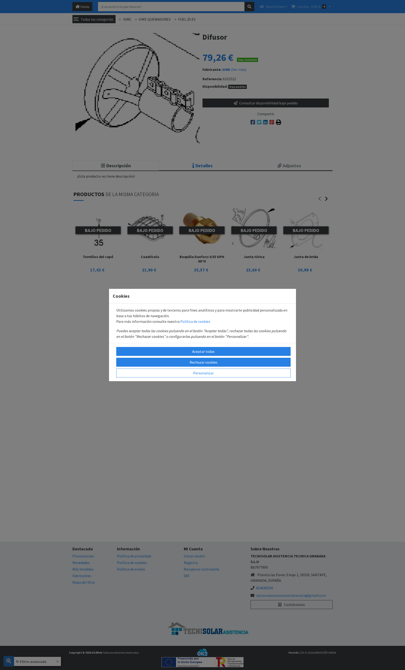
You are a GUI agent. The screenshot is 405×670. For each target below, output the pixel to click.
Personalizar (203, 373)
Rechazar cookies (204, 362)
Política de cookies (195, 321)
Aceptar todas (203, 351)
